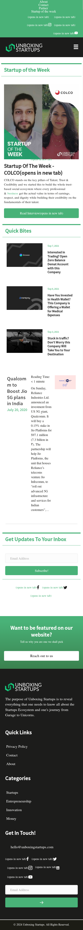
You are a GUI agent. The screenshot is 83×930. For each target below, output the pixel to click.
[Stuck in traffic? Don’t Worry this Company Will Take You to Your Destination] (25, 341)
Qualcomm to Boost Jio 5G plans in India (17, 390)
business (12, 193)
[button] (41, 570)
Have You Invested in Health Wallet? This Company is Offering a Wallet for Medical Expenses (60, 305)
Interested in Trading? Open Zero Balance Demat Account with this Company (58, 262)
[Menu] (76, 47)
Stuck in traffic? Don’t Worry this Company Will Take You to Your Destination (59, 346)
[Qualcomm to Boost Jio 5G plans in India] (65, 382)
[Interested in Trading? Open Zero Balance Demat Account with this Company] (25, 255)
